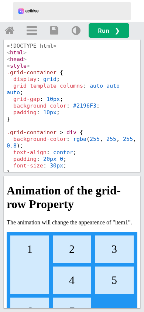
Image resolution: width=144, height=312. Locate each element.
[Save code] (54, 30)
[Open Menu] (31, 30)
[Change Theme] (76, 30)
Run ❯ (109, 30)
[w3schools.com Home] (9, 30)
